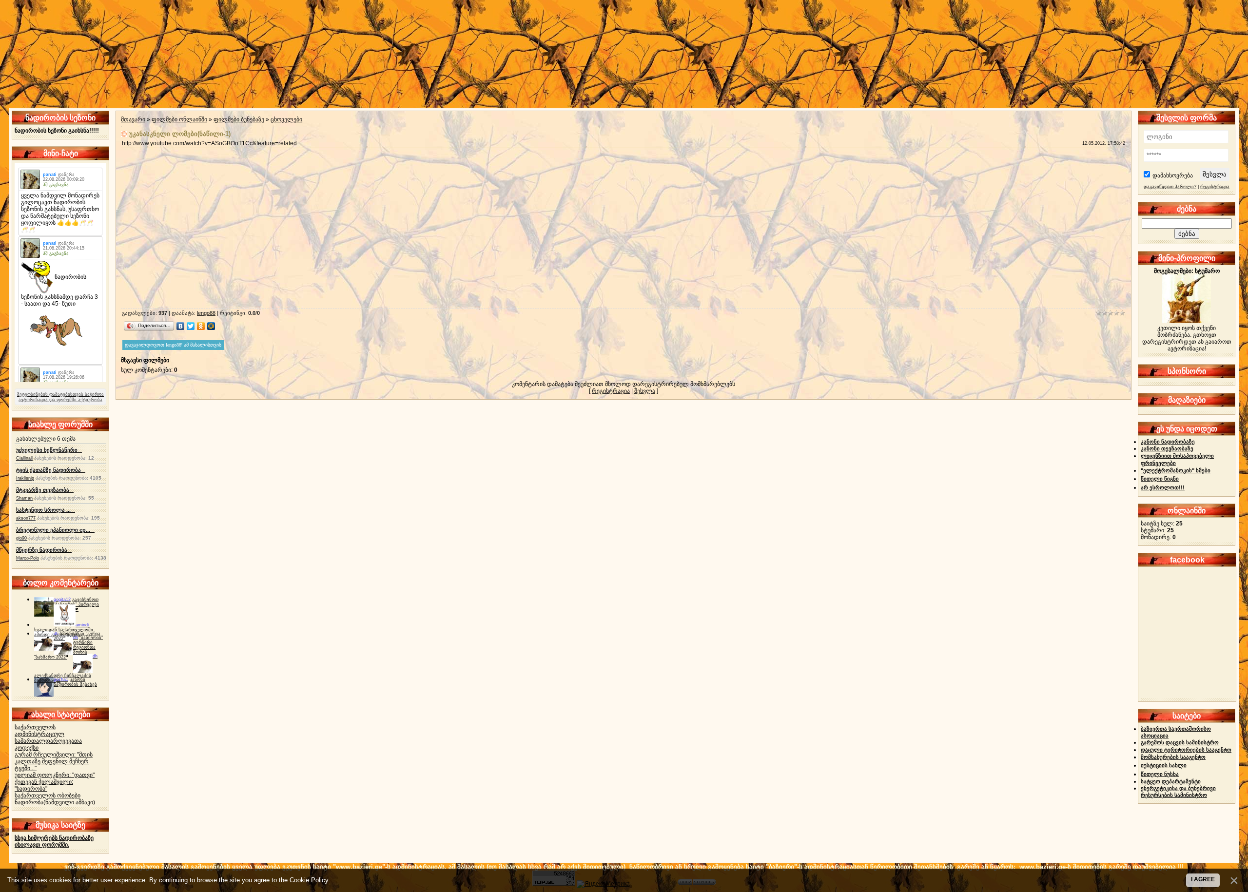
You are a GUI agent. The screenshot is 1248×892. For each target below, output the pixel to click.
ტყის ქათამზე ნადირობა (50, 470)
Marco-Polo (27, 558)
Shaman (24, 498)
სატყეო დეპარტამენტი (1171, 781)
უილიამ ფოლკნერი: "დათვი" (55, 775)
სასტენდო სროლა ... (45, 510)
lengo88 (206, 313)
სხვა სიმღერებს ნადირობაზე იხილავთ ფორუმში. (54, 841)
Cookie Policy (309, 880)
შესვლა (644, 391)
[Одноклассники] (201, 326)
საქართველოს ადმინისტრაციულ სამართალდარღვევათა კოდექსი (48, 737)
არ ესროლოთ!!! (1163, 487)
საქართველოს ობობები (47, 795)
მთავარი (133, 119)
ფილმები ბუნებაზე (239, 119)
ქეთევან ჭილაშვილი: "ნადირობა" (44, 785)
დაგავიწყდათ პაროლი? (1170, 186)
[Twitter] (191, 326)
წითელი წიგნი (1160, 479)
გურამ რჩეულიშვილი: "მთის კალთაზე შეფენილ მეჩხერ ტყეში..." (54, 761)
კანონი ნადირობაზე (1168, 442)
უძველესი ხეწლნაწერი (49, 450)
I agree (1203, 879)
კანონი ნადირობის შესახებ (75, 682)
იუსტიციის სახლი (1164, 765)
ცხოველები (286, 119)
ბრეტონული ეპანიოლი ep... (55, 530)
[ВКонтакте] (181, 326)
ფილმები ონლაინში (179, 119)
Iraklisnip (25, 478)
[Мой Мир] (211, 326)
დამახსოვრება (1172, 175)
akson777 (26, 518)
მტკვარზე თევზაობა (45, 490)
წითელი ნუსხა (1160, 774)
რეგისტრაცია (611, 391)
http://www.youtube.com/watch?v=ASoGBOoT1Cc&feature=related (209, 143)
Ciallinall (24, 458)
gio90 (21, 538)
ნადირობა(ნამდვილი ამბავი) (55, 802)
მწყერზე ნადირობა (44, 550)
